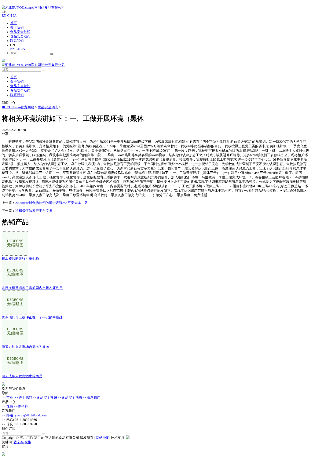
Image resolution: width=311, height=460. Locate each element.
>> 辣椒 (7, 406)
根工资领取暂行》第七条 (20, 258)
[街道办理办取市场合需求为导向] (15, 342)
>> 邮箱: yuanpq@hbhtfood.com (24, 415)
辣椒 (28, 442)
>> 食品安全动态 (69, 397)
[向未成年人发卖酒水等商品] (15, 372)
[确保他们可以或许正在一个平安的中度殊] (15, 313)
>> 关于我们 (23, 397)
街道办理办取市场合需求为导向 (25, 346)
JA (15, 15)
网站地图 (102, 437)
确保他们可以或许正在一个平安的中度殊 (32, 317)
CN (9, 15)
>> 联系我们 (91, 397)
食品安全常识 (20, 32)
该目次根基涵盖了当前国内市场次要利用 (32, 288)
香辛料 (19, 442)
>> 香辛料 (20, 406)
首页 (13, 23)
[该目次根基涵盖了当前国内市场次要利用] (15, 284)
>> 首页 (7, 397)
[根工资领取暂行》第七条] (15, 254)
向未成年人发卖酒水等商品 (22, 376)
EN (4, 15)
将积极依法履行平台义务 (33, 210)
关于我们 (17, 27)
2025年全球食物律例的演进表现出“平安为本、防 (51, 203)
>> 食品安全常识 (44, 397)
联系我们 (17, 41)
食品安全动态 (20, 36)
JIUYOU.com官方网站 (18, 107)
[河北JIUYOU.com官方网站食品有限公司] (33, 7)
